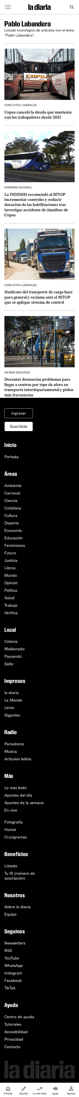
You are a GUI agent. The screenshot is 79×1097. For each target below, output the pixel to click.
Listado (10, 866)
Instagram (13, 973)
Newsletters (14, 943)
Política (10, 590)
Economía (13, 530)
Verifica (11, 612)
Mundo (10, 575)
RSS (8, 950)
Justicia (11, 560)
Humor (10, 829)
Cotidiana (12, 508)
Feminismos (14, 545)
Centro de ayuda (19, 1016)
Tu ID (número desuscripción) (19, 876)
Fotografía (13, 822)
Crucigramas (15, 837)
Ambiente (13, 485)
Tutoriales (12, 1024)
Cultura (10, 515)
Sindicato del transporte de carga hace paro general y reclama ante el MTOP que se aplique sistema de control (38, 297)
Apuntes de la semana (24, 802)
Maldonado (14, 649)
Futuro (10, 553)
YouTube (11, 958)
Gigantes (12, 715)
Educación (13, 538)
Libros (9, 568)
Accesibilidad (16, 1031)
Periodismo (14, 744)
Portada (11, 456)
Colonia (11, 641)
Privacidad (13, 1039)
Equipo (10, 914)
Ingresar (18, 413)
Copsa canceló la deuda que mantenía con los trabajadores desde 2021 (38, 115)
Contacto (12, 1046)
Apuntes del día (18, 795)
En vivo (10, 810)
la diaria (11, 692)
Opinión (11, 583)
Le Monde (13, 700)
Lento (9, 707)
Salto (8, 664)
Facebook (13, 980)
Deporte (11, 523)
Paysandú (13, 656)
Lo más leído (15, 787)
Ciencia (10, 500)
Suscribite (18, 426)
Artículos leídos (17, 759)
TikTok (10, 988)
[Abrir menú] (7, 7)
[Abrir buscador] (72, 7)
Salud (9, 597)
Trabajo (11, 605)
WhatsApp (13, 965)
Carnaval (12, 493)
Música (10, 751)
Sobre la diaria (17, 906)
